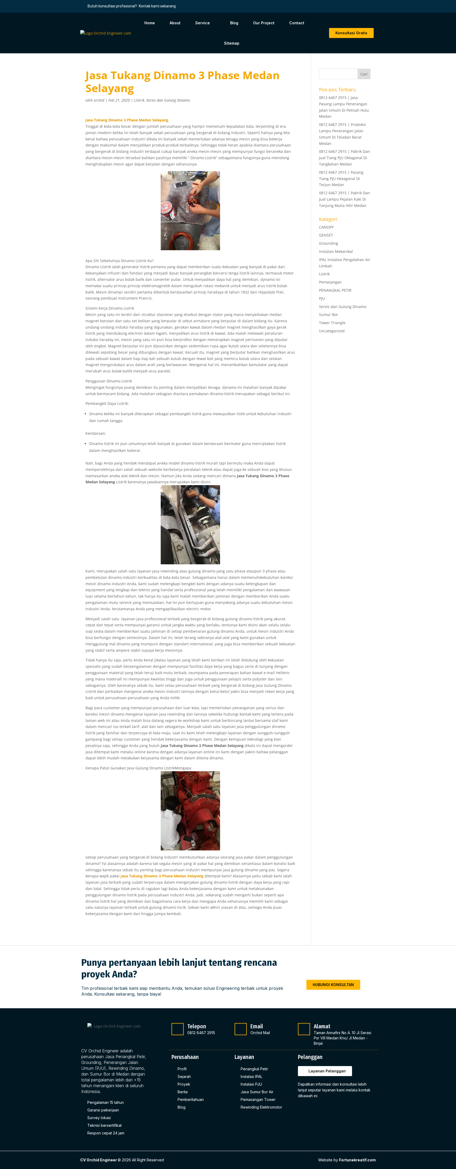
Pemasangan (330, 282)
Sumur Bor (328, 314)
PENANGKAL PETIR (335, 290)
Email (256, 1026)
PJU (322, 298)
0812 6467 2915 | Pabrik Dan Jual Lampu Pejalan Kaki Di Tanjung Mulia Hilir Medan (344, 199)
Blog (234, 23)
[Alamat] (304, 1029)
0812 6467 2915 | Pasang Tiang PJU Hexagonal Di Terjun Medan (341, 178)
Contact (296, 23)
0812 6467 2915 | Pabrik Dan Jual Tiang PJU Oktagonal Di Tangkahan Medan (344, 158)
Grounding (328, 243)
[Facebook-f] (303, 1109)
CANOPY (326, 227)
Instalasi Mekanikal (336, 251)
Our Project (263, 23)
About (175, 23)
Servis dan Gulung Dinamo (168, 100)
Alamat (322, 1026)
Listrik (139, 100)
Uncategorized (332, 330)
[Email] (241, 1029)
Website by (347, 1160)
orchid (99, 100)
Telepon (196, 1026)
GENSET (326, 235)
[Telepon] (178, 1029)
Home (149, 23)
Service (202, 23)
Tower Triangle (332, 322)
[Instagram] (315, 1109)
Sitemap (231, 43)
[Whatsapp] (328, 1109)
